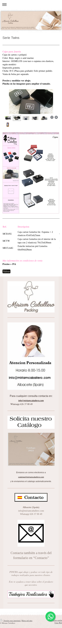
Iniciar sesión (57, 620)
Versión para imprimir (12, 620)
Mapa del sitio (27, 620)
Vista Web (58, 622)
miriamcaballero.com (33, 401)
